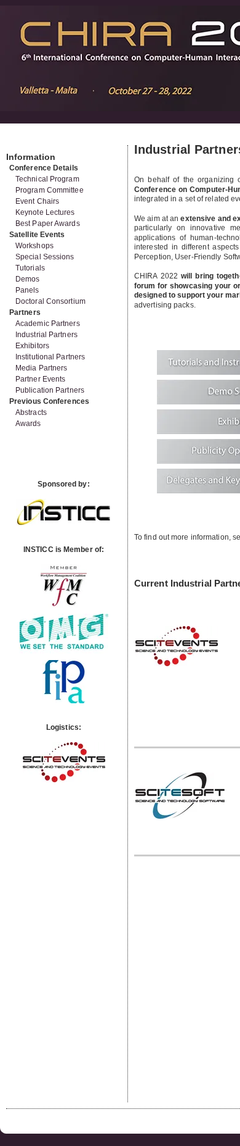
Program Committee (49, 190)
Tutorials (30, 268)
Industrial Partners (46, 334)
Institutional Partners (50, 357)
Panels (27, 290)
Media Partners (41, 368)
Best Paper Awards (47, 223)
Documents (19, 140)
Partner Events (40, 379)
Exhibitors (32, 345)
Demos (27, 279)
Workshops (34, 245)
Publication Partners (49, 390)
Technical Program (47, 179)
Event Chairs (37, 201)
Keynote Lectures (45, 212)
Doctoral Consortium (50, 301)
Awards (28, 423)
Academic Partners (47, 323)
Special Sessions (44, 257)
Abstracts (31, 412)
